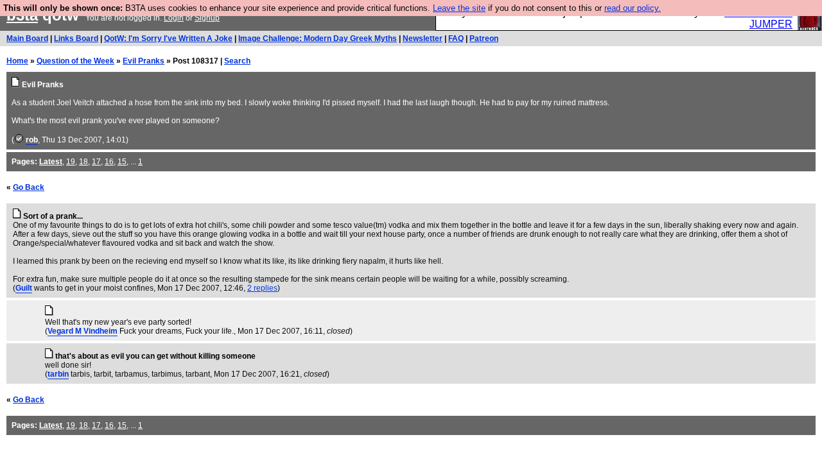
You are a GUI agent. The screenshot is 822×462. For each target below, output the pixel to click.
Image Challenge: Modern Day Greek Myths (317, 38)
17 (96, 161)
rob (32, 139)
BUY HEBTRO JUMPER (758, 18)
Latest (50, 161)
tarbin (58, 374)
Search (237, 60)
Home (17, 60)
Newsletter (422, 38)
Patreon (483, 38)
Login (174, 17)
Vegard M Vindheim (83, 331)
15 (122, 161)
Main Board (27, 38)
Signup (207, 17)
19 (70, 161)
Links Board (76, 38)
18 (83, 161)
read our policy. (632, 8)
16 (109, 161)
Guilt (23, 288)
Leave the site (459, 8)
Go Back (28, 187)
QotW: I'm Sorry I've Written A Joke (168, 38)
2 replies (262, 288)
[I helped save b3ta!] (19, 139)
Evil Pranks (143, 60)
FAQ (456, 38)
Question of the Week (75, 60)
